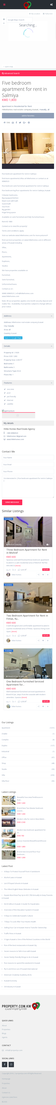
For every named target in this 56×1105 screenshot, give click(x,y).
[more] (17, 566)
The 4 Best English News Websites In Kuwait (21, 889)
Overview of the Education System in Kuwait (21, 910)
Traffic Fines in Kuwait (12, 933)
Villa (3, 775)
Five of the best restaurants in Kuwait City (20, 945)
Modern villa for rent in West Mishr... (31, 819)
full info (46, 569)
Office (4, 757)
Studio (4, 769)
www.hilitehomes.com (15, 439)
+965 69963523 (12, 433)
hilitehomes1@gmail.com (16, 436)
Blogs (4, 1033)
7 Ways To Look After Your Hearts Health (20, 921)
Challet (4, 734)
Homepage (6, 1079)
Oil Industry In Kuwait (12, 986)
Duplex (4, 745)
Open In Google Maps (13, 338)
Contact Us (6, 1092)
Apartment (7, 106)
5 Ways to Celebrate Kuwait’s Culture (18, 916)
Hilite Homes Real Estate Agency (18, 414)
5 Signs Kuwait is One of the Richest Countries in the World (27, 939)
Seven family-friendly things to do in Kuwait (21, 957)
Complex (5, 739)
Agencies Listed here (9, 1097)
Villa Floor (5, 781)
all (48, 109)
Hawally (42, 109)
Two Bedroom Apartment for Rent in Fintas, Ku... (27, 617)
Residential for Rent (23, 106)
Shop (4, 763)
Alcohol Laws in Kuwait (13, 877)
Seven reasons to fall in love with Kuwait (20, 951)
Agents (4, 1037)
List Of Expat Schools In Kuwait (16, 883)
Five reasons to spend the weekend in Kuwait (22, 963)
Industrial (5, 751)
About (4, 1088)
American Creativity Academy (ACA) (17, 975)
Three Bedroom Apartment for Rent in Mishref (26, 551)
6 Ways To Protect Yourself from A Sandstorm (22, 871)
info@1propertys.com (13, 1050)
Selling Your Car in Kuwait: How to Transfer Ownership (25, 927)
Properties (6, 1029)
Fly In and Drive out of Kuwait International (20, 969)
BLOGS (4, 1102)
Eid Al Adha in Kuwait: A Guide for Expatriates (21, 904)
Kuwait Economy (10, 981)
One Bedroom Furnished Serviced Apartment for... (25, 683)
